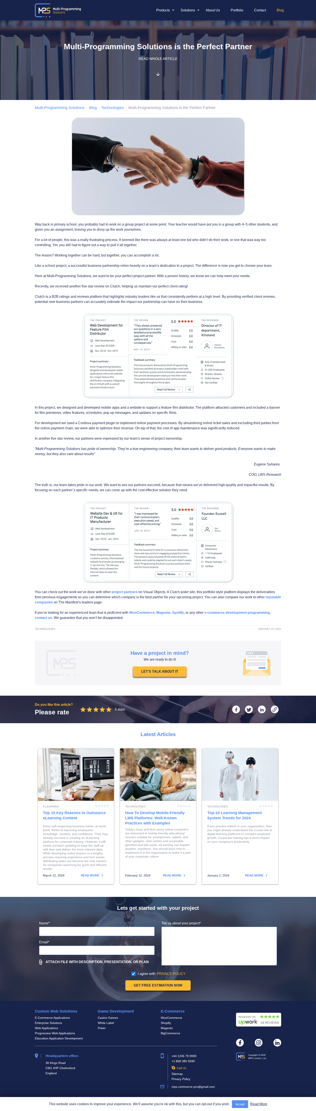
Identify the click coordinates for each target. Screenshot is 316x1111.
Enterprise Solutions (48, 1023)
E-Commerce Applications (52, 1017)
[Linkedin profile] (277, 1043)
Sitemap (177, 1074)
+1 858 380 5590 (183, 1061)
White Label (106, 1023)
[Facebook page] (240, 1043)
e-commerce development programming (237, 612)
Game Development (116, 1011)
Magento (163, 612)
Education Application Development (59, 1038)
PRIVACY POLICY (171, 974)
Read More (258, 1104)
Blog (280, 10)
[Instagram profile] (258, 1043)
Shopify (166, 1023)
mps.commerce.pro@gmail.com (193, 1086)
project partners (125, 592)
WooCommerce (142, 612)
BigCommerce (170, 1033)
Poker (102, 1028)
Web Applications (46, 1028)
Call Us (181, 1068)
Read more (90, 875)
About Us (213, 10)
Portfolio (237, 10)
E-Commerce (173, 1011)
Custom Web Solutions (56, 1011)
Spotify (178, 612)
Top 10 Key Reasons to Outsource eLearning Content (76, 816)
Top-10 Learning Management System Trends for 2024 (240, 816)
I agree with (162, 974)
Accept (240, 1104)
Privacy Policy (181, 1079)
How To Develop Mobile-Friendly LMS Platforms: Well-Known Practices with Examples (158, 816)
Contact (260, 10)
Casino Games (108, 1017)
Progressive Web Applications (55, 1033)
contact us (43, 618)
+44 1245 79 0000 (184, 1056)
